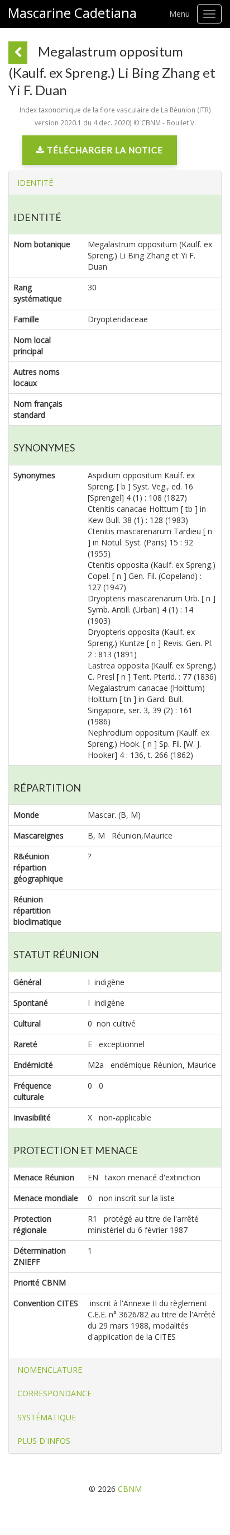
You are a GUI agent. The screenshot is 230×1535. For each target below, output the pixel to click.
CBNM (130, 1489)
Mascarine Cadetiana (72, 13)
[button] (35, 182)
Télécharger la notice (104, 150)
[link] (99, 152)
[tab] (115, 183)
